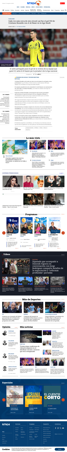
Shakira (52, 151)
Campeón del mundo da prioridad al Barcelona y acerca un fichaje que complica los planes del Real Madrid (33, 319)
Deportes (27, 10)
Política (12, 10)
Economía (17, 10)
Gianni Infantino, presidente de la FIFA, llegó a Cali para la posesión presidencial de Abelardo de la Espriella (54, 319)
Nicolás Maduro (21, 286)
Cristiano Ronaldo (11, 18)
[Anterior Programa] (3, 233)
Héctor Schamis (12, 373)
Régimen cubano (5, 286)
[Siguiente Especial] (63, 399)
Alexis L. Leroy (12, 361)
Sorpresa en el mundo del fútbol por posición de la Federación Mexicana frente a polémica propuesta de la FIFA (11, 319)
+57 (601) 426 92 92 (60, 434)
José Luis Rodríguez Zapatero (24, 13)
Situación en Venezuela (12, 366)
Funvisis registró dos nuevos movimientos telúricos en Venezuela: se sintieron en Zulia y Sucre (16, 160)
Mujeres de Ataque (36, 437)
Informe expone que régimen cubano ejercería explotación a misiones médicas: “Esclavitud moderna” (8, 289)
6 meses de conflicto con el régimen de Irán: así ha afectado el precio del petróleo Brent (40, 245)
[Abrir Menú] (3, 10)
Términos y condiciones (38, 448)
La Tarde (23, 235)
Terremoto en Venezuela (36, 160)
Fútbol (41, 127)
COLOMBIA (22, 7)
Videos (6, 254)
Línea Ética (45, 439)
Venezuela (3, 437)
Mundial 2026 (43, 13)
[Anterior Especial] (3, 399)
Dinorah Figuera (35, 259)
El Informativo (53, 235)
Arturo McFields (11, 340)
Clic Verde (30, 427)
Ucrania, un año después (33, 409)
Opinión (62, 10)
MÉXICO (33, 7)
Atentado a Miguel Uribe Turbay (39, 286)
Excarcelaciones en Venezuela (55, 286)
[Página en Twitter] (60, 428)
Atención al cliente (46, 429)
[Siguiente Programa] (63, 233)
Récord (45, 127)
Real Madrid (26, 314)
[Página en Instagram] (58, 428)
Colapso (52, 160)
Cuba (39, 13)
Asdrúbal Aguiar (12, 335)
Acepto (59, 449)
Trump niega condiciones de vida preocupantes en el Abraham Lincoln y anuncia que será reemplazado (29, 348)
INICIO (18, 7)
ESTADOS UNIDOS (39, 7)
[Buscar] (66, 10)
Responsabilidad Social (46, 427)
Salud (52, 10)
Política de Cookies (31, 450)
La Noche (9, 235)
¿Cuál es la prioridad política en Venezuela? (26, 246)
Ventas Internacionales (46, 437)
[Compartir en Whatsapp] (40, 74)
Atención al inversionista (47, 431)
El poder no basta (12, 332)
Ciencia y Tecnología (39, 10)
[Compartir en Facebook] (33, 74)
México (3, 439)
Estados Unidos (4, 441)
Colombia (3, 435)
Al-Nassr (36, 127)
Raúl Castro (14, 13)
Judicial (22, 10)
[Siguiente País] (64, 14)
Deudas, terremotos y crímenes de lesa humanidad (12, 369)
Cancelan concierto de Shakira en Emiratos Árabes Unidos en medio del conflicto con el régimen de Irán (57, 155)
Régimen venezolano (55, 350)
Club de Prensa (37, 427)
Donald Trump (22, 344)
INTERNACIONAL (47, 7)
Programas (57, 10)
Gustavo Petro (54, 341)
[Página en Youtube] (63, 428)
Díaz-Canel (34, 13)
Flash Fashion (37, 429)
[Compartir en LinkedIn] (37, 74)
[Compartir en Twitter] (35, 74)
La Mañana (37, 235)
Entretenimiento (46, 10)
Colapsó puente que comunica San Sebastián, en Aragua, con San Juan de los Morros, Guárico (57, 164)
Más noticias (26, 327)
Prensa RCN (45, 441)
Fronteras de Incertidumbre (14, 409)
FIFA (3, 314)
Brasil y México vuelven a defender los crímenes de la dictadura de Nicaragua (13, 344)
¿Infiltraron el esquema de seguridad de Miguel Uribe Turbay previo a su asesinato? (41, 289)
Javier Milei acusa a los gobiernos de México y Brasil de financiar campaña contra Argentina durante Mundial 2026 (57, 335)
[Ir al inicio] (7, 426)
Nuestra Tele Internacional (33, 10)
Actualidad (7, 10)
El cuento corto (52, 408)
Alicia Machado (34, 151)
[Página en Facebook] (55, 428)
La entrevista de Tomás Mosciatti (31, 432)
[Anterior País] (64, 12)
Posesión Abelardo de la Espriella (51, 314)
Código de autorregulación (47, 435)
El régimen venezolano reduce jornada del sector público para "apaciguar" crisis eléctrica (58, 353)
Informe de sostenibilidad (47, 433)
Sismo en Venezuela (9, 155)
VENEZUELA (28, 7)
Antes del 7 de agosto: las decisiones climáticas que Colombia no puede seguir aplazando (13, 357)
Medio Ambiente (11, 353)
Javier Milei (54, 331)
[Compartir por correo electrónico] (38, 74)
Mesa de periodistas (31, 437)
